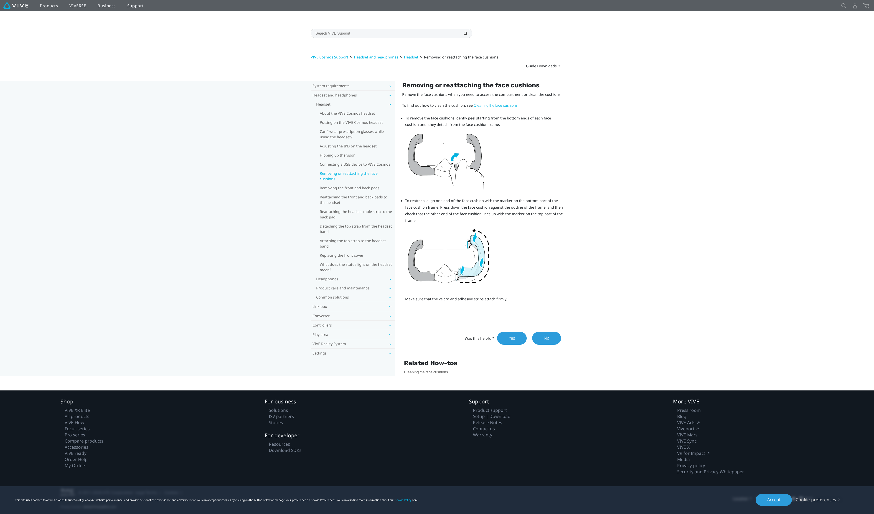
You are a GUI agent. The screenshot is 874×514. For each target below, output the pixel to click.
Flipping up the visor (337, 155)
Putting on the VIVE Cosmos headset (351, 122)
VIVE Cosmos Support (329, 57)
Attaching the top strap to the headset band (353, 243)
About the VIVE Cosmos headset (347, 113)
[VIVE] (15, 5)
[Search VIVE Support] (462, 33)
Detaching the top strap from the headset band (356, 229)
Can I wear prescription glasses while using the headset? (352, 134)
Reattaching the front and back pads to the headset (353, 200)
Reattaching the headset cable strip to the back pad (356, 214)
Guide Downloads (542, 65)
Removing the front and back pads (349, 187)
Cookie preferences (816, 500)
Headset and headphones (376, 57)
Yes (512, 338)
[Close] (843, 5)
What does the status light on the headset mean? (356, 267)
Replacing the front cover (341, 255)
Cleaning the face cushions (496, 105)
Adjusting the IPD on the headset (348, 146)
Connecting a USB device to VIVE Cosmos (355, 164)
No (546, 338)
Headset (411, 57)
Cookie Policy (403, 500)
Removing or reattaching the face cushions (349, 176)
